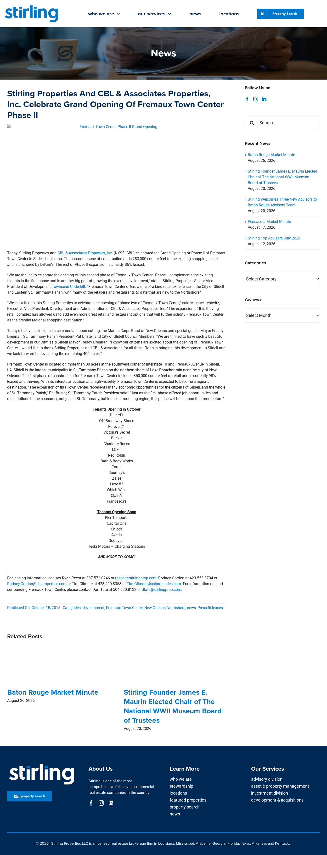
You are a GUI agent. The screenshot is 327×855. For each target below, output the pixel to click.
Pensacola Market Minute (269, 221)
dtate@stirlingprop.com (161, 589)
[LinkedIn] (264, 99)
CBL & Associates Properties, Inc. (85, 253)
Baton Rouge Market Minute (52, 692)
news (191, 607)
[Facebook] (247, 99)
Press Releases (210, 607)
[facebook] (91, 803)
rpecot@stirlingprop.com (136, 578)
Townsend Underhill (68, 286)
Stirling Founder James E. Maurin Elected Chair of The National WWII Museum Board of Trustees (173, 706)
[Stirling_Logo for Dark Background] (41, 764)
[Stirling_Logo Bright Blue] (31, 5)
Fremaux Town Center (124, 607)
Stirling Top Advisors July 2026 (274, 238)
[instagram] (101, 803)
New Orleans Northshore (164, 607)
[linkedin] (111, 803)
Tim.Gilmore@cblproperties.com (154, 584)
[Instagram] (255, 99)
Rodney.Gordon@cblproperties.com (37, 584)
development (93, 607)
